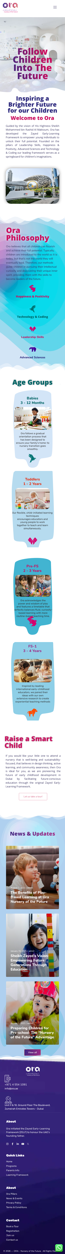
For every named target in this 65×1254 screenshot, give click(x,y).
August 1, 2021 (18, 887)
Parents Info (12, 1170)
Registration (12, 1230)
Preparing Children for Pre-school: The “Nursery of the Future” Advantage (32, 1033)
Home (9, 1161)
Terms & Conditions (16, 1207)
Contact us (12, 1239)
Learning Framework (17, 1174)
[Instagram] (7, 1144)
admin (30, 887)
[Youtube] (23, 1144)
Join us (10, 1235)
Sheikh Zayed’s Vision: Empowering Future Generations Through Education (30, 962)
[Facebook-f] (12, 1144)
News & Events (14, 1198)
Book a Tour (12, 1226)
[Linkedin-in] (17, 1144)
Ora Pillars (11, 1194)
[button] (32, 186)
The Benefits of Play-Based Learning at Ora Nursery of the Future (30, 897)
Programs (11, 1166)
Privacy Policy (13, 1202)
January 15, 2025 (19, 951)
